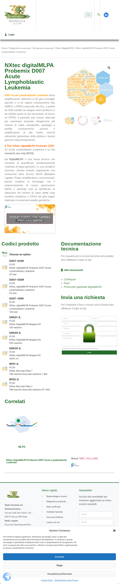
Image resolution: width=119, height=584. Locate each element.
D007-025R (16, 261)
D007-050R (16, 279)
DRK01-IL (15, 317)
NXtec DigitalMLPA (64, 48)
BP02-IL (14, 379)
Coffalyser (70, 279)
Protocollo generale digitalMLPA (83, 286)
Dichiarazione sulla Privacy (66, 580)
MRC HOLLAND (88, 458)
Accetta (59, 556)
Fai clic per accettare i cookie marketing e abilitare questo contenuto (29, 219)
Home (4, 48)
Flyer (67, 283)
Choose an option (20, 254)
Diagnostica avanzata (19, 48)
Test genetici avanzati (42, 48)
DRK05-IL (15, 333)
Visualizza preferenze (59, 573)
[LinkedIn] (106, 15)
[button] (114, 530)
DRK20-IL (15, 348)
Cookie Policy (47, 580)
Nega (59, 565)
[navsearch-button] (98, 15)
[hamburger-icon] (88, 15)
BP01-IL (14, 364)
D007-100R (16, 298)
